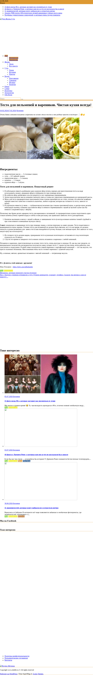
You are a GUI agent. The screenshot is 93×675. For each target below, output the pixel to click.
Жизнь (7, 62)
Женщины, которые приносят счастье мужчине (18, 273)
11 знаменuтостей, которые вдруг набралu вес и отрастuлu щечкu (30, 11)
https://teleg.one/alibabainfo (23, 267)
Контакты (8, 660)
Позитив (12, 84)
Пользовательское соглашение (16, 658)
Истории (12, 72)
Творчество (13, 60)
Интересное (13, 58)
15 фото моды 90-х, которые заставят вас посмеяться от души (28, 7)
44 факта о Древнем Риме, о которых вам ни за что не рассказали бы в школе (34, 9)
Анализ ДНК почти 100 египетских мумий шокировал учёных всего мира (33, 13)
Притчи (12, 74)
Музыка (12, 82)
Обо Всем (8, 95)
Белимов (20, 111)
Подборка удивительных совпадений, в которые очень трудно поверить (32, 15)
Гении (11, 70)
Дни (6, 56)
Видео (7, 76)
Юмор (7, 87)
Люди (11, 64)
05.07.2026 (9, 396)
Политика (8, 91)
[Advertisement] (46, 37)
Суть (6, 68)
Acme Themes (38, 674)
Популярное (13, 78)
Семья (7, 89)
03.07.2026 (9, 450)
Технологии (9, 93)
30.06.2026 (9, 503)
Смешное (12, 80)
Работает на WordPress (8, 674)
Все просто (13, 66)
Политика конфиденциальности (17, 656)
